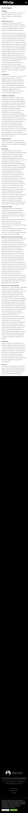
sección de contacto (16, 373)
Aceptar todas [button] (14, 810)
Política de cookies (14, 788)
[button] (26, 2)
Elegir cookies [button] (5, 810)
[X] (17, 773)
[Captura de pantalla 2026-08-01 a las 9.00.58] (8, 2)
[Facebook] (13, 773)
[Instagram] (15, 773)
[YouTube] (19, 773)
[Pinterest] (22, 773)
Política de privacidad (14, 790)
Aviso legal (14, 792)
